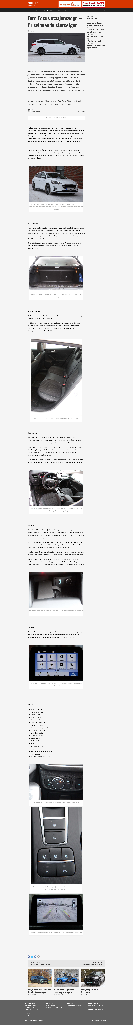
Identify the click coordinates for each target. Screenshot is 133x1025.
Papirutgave (71, 10)
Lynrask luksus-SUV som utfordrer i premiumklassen (95, 24)
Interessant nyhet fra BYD (95, 36)
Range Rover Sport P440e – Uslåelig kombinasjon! (39, 991)
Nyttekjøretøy (44, 10)
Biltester (36, 10)
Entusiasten (57, 10)
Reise (50, 10)
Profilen (64, 10)
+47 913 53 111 (34, 1009)
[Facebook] (29, 956)
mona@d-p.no (29, 1015)
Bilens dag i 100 (92, 18)
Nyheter (30, 10)
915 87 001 (101, 1009)
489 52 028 (58, 1007)
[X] (32, 956)
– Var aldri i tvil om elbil (94, 41)
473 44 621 (60, 1005)
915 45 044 (100, 1005)
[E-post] (38, 956)
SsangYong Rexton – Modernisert (89, 991)
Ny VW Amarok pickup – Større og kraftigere (64, 991)
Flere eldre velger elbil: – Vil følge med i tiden (96, 46)
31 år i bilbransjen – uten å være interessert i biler (95, 31)
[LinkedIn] (35, 956)
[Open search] (104, 10)
